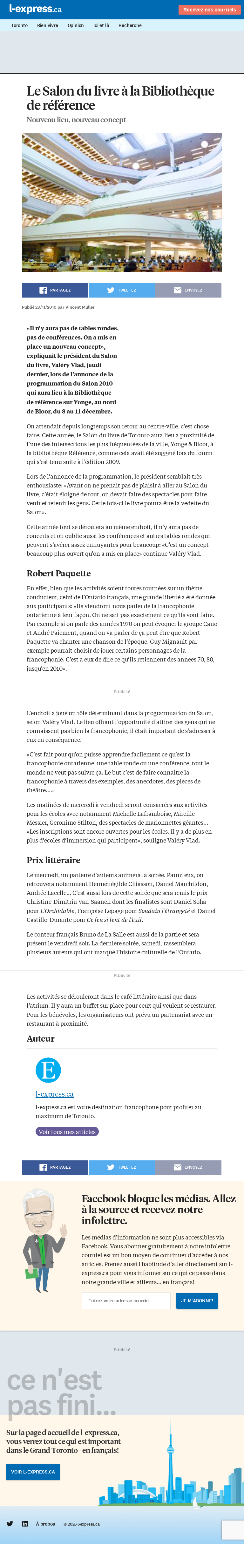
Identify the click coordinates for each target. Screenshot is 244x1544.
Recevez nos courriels (209, 9)
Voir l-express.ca (33, 1472)
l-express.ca (55, 1093)
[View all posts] (67, 1131)
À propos (45, 1524)
